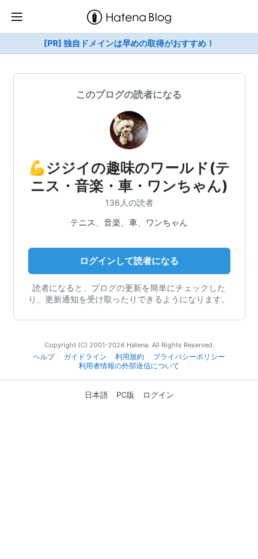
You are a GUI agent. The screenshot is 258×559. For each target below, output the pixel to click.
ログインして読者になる (129, 260)
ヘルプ (44, 357)
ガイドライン (85, 357)
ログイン (158, 394)
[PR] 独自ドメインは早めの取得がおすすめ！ (129, 43)
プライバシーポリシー (189, 357)
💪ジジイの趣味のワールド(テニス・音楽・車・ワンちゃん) (129, 176)
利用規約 (129, 357)
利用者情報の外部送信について (129, 366)
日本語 (96, 394)
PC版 (125, 394)
